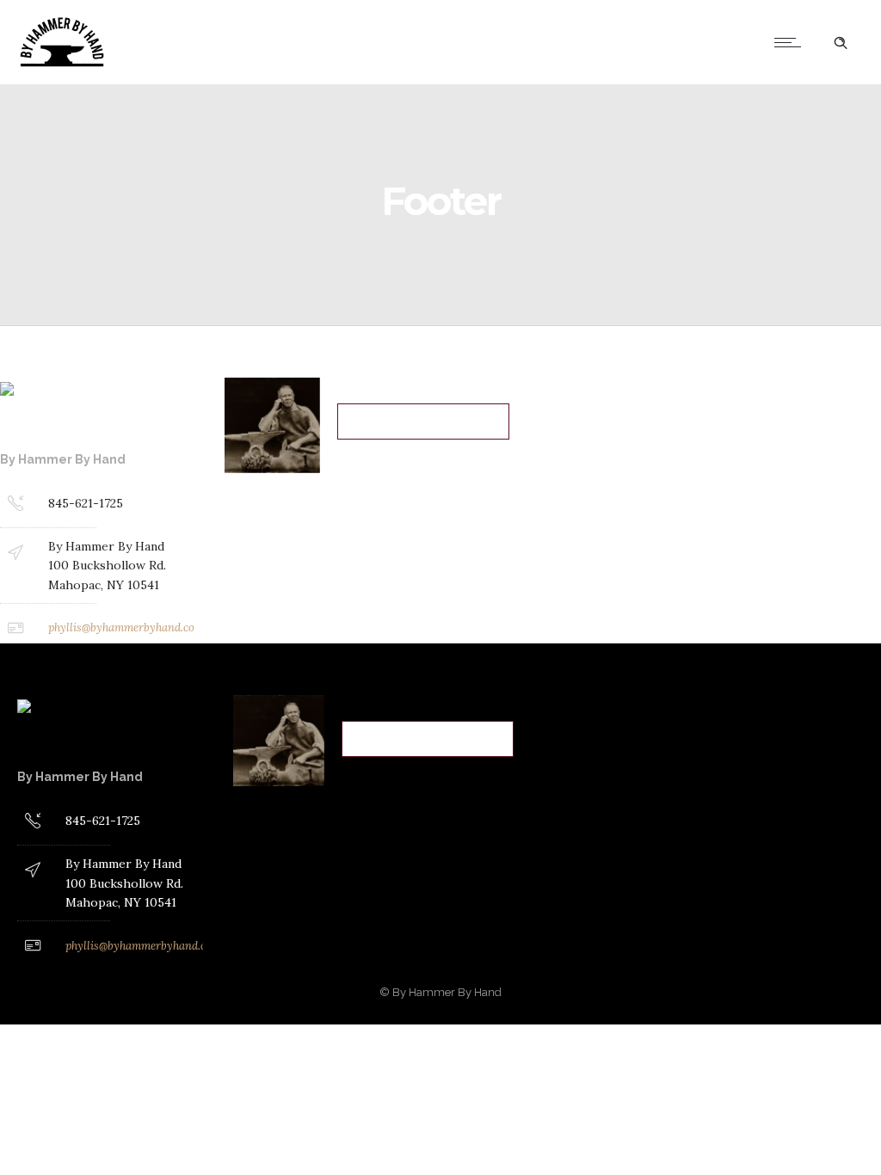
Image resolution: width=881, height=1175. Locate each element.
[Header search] (841, 43)
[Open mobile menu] (791, 42)
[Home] (97, 63)
